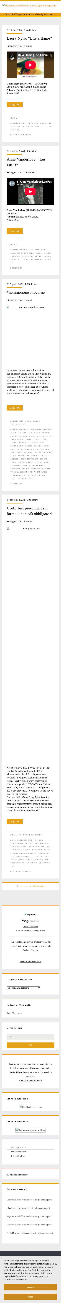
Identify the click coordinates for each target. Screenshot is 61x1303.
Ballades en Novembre (22, 253)
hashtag (14, 449)
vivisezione (31, 863)
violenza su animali (41, 469)
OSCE (48, 846)
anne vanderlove (38, 250)
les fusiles (37, 256)
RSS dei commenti (18, 1151)
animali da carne (31, 433)
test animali (44, 853)
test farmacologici (20, 856)
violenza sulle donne (21, 472)
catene (40, 436)
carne (32, 436)
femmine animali (38, 442)
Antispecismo (16, 421)
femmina (23, 442)
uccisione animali (38, 465)
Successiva (38, 886)
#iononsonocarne (19, 429)
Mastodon (30, 14)
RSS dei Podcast (17, 1156)
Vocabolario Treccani (21, 478)
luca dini (44, 449)
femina (13, 442)
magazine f (16, 452)
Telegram (19, 14)
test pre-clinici (40, 856)
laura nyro (32, 123)
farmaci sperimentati (21, 840)
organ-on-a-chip (36, 846)
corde (38, 439)
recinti (14, 459)
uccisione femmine (19, 469)
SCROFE (43, 459)
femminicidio (16, 446)
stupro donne (42, 462)
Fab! (45, 439)
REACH (47, 850)
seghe (13, 462)
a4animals (15, 433)
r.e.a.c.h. (25, 850)
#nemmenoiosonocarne (26, 292)
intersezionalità (29, 449)
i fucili (25, 256)
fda (35, 840)
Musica (13, 118)
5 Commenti (16, 484)
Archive (48, 14)
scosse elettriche (29, 459)
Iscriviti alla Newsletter (30, 961)
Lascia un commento (20, 135)
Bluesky (39, 14)
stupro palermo (18, 465)
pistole (45, 456)
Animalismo (15, 835)
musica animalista (19, 126)
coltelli (29, 439)
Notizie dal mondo (32, 835)
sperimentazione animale (23, 853)
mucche (37, 452)
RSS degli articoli (18, 1147)
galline (38, 446)
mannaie (28, 452)
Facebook (9, 14)
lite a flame (46, 123)
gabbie (28, 446)
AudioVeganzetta (14, 1013)
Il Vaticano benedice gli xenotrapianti (35, 1199)
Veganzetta (11, 1199)
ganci (46, 446)
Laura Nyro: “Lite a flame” (29, 38)
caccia (39, 253)
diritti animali (17, 123)
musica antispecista (41, 126)
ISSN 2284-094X (30, 926)
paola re (14, 130)
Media (28, 421)
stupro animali (25, 462)
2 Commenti (16, 268)
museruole (23, 456)
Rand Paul (37, 850)
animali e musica (18, 250)
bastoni (23, 436)
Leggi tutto (16, 105)
